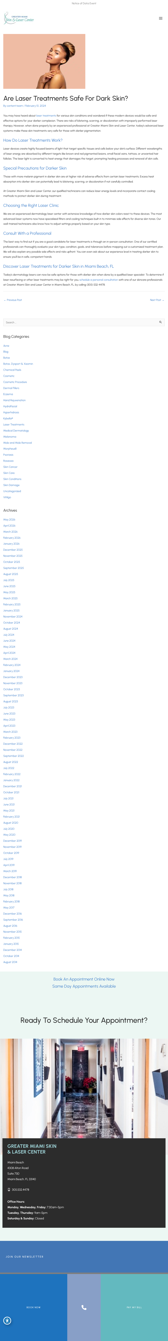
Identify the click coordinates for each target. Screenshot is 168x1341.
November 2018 (12, 883)
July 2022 (8, 768)
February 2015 (11, 937)
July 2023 (8, 707)
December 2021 (12, 786)
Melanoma (9, 436)
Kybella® (8, 418)
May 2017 (8, 907)
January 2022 (11, 780)
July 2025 (8, 580)
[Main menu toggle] (161, 18)
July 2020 (8, 828)
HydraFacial (10, 406)
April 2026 (9, 525)
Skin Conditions (12, 479)
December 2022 (13, 743)
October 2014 (11, 956)
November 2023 (12, 683)
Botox (7, 357)
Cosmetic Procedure (15, 382)
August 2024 (10, 628)
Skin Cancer (10, 466)
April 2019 (9, 865)
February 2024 (12, 665)
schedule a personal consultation (98, 279)
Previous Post (13, 300)
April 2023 (9, 725)
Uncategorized (12, 491)
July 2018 (8, 889)
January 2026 (11, 543)
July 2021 (8, 798)
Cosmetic (8, 376)
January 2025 (11, 610)
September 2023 (13, 695)
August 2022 (10, 762)
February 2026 (12, 537)
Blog (5, 351)
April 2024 (9, 652)
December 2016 (12, 913)
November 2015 (12, 931)
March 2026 (10, 531)
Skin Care (9, 473)
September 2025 (13, 568)
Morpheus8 (10, 448)
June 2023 (9, 713)
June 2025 (9, 586)
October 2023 (11, 689)
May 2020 (9, 834)
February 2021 (11, 816)
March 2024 (10, 658)
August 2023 (10, 701)
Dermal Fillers (11, 388)
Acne (6, 345)
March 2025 (10, 598)
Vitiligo (7, 497)
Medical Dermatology (16, 430)
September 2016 (13, 919)
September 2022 (13, 755)
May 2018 (8, 895)
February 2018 (11, 901)
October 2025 (11, 561)
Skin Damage (11, 485)
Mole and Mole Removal (17, 442)
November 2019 (12, 846)
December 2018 (12, 877)
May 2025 (9, 592)
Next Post (157, 300)
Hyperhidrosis (11, 412)
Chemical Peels (12, 369)
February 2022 (12, 774)
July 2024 (8, 634)
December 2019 (12, 840)
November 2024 (12, 616)
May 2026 (9, 519)
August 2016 (10, 925)
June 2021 (9, 804)
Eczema (8, 394)
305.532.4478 (20, 1189)
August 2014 (10, 962)
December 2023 (12, 677)
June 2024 (9, 640)
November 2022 (12, 749)
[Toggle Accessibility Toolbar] (7, 1321)
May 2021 (8, 810)
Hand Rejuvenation (14, 400)
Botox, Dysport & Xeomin (18, 363)
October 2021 (11, 792)
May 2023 (9, 719)
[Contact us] (84, 1307)
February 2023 (11, 737)
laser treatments (46, 115)
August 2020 (10, 822)
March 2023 (10, 731)
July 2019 (8, 859)
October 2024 (11, 622)
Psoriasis (8, 454)
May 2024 (9, 646)
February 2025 (12, 604)
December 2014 (12, 950)
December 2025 (13, 549)
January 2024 (11, 671)
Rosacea (8, 460)
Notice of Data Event (84, 3)
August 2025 (10, 574)
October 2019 (11, 852)
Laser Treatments (13, 424)
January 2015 (11, 943)
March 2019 (10, 871)
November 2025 (12, 555)
